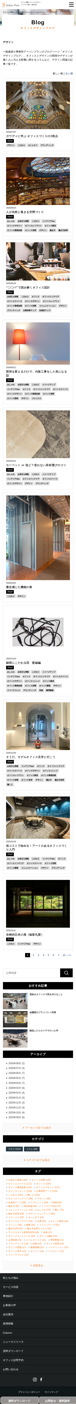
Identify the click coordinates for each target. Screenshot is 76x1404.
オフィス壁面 (44, 686)
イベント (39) (15, 1225)
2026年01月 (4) (16, 1097)
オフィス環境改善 (14, 230)
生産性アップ (44, 310)
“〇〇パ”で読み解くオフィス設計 (28, 287)
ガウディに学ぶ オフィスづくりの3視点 (32, 136)
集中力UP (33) (15, 1228)
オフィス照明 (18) (55, 1243)
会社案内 (8, 1314)
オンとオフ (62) (36, 1217)
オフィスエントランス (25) (21, 1236)
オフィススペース (14, 301)
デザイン (11, 145)
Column (7, 1332)
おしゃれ (11, 221)
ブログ (10, 141)
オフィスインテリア (50, 297)
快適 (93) (57, 1202)
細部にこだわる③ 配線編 (23, 662)
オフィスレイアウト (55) (20, 1221)
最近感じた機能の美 (19, 587)
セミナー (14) (37, 1251)
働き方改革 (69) (16, 1213)
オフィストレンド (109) (20, 1191)
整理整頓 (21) (57, 1240)
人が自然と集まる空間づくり (25, 211)
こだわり (21, 145)
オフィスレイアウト (33, 226)
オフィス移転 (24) (48, 1236)
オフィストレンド (32, 681)
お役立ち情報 (23, 221)
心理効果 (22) (15, 1240)
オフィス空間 (30, 230)
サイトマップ (51, 1392)
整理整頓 (49, 690)
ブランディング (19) (18, 1243)
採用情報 (8, 1323)
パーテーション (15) (58, 1247)
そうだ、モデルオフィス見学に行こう (31, 756)
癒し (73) (59, 1210)
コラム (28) (31, 1149)
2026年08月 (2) (16, 1063)
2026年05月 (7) (16, 1078)
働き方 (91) (14, 1206)
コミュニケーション (47, 306)
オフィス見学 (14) (17, 1251)
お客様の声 (9, 1305)
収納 (41, 690)
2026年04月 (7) (16, 1083)
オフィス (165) (43, 1183)
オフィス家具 (50, 226)
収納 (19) (37, 1243)
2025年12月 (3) (16, 1102)
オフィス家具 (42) (59, 1221)
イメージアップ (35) (49, 1225)
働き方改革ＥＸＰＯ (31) (39, 1228)
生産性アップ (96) (17, 1202)
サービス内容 (10, 1287)
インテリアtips (48, 221)
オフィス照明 (12, 398)
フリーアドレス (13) (18, 1255)
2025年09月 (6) (16, 1117)
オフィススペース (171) (20, 1183)
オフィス (35, 297)
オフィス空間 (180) (41, 1180)
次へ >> (67, 955)
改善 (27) (47, 1232)
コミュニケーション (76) (20, 1210)
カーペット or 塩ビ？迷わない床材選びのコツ (36, 465)
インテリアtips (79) (51, 1206)
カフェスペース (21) (36, 1240)
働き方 (52, 230)
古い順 (69, 73)
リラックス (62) (16, 1217)
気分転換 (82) (30, 1206)
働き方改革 (63, 230)
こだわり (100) (15, 1195)
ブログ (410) (14, 1149)
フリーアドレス (13, 690)
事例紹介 (8, 1296)
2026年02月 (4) (16, 1092)
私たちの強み (10, 1277)
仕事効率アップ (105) (47, 1191)
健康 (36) (30, 1225)
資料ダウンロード (13, 1350)
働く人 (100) (33, 1195)
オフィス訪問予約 (13, 1360)
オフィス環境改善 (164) (20, 1187)
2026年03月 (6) (16, 1088)
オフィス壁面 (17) (17, 1247)
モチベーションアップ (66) (41, 1213)
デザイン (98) (44, 1198)
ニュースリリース (13, 1341)
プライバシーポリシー (29, 1392)
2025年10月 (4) (16, 1112)
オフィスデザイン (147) (48, 1187)
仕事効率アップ (29, 310)
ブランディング (47, 145)
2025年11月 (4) (16, 1107)
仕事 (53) (41, 1221)
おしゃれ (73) (44, 1210)
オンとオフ (32, 145)
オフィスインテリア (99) (20, 1198)
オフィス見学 (26, 780)
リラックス (36, 398)
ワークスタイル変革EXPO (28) (23, 1232)
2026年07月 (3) (16, 1068)
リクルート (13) (56, 1251)
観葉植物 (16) (37, 1247)
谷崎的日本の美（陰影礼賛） (25, 934)
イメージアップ (48, 385)
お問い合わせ (10, 1369)
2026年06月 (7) (16, 1073)
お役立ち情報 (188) (17, 1180)
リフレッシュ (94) (39, 1202)
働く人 (10, 784)
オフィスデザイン (14, 226)
